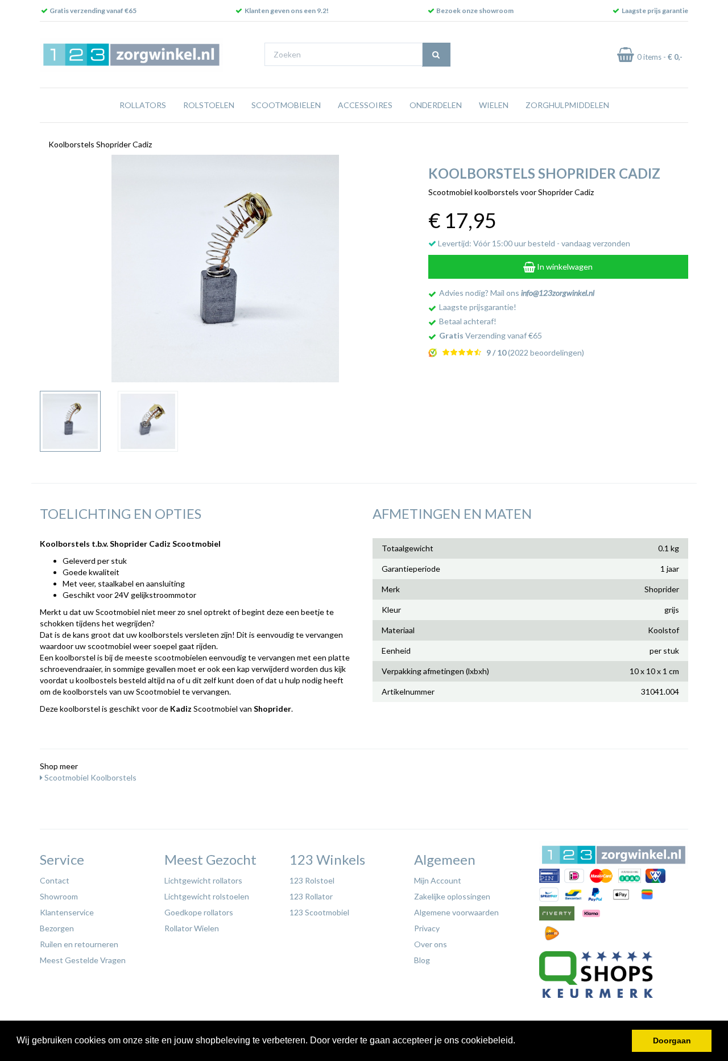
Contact (54, 880)
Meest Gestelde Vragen (83, 960)
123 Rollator (311, 896)
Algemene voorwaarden (456, 912)
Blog (422, 960)
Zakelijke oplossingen (452, 896)
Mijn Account (437, 880)
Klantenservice (67, 912)
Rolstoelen (208, 105)
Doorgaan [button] (672, 1040)
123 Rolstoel (311, 880)
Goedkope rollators (198, 912)
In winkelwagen (564, 266)
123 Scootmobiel (319, 912)
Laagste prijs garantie (655, 10)
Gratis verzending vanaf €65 (92, 10)
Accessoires (365, 105)
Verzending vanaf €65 (490, 335)
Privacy (427, 928)
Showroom (59, 896)
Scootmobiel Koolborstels (89, 777)
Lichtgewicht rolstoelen (206, 896)
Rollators (142, 105)
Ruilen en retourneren (79, 944)
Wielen (493, 105)
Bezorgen (57, 928)
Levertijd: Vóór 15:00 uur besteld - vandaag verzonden (533, 243)
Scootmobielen (286, 105)
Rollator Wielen (191, 928)
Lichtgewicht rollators (203, 880)
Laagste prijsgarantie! (477, 307)
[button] (519, 1041)
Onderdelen (436, 105)
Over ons (430, 944)
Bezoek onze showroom (475, 10)
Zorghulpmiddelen (567, 105)
